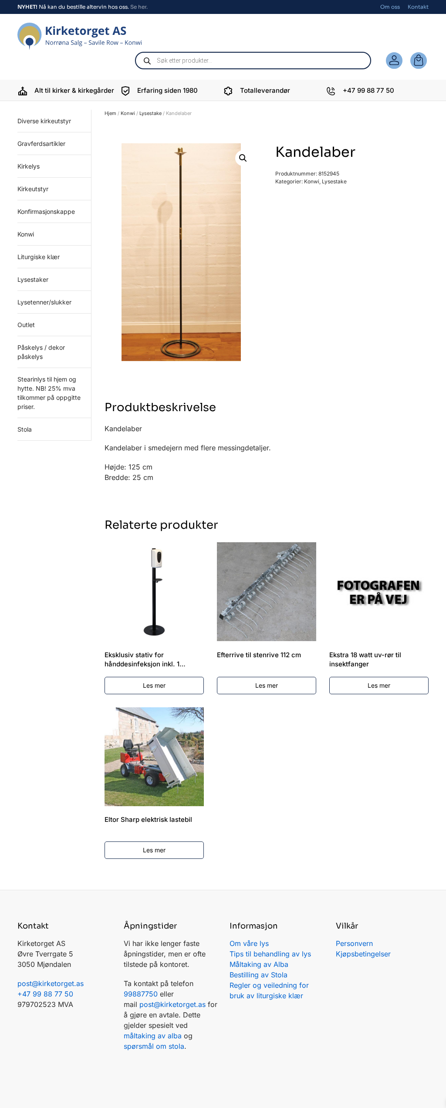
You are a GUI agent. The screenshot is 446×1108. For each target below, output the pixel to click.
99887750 (141, 994)
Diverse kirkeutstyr (44, 121)
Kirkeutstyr (32, 189)
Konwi (128, 113)
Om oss (390, 6)
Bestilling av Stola (258, 974)
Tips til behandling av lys (270, 953)
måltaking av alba (153, 1035)
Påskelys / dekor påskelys (41, 352)
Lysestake (150, 113)
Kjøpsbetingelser (363, 953)
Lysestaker (32, 279)
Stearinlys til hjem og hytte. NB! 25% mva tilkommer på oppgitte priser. (49, 392)
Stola (24, 429)
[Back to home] (79, 36)
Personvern (354, 943)
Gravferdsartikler (41, 143)
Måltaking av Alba (259, 964)
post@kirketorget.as (172, 1004)
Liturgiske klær (38, 256)
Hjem (110, 113)
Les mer (154, 685)
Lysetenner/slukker (44, 302)
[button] (243, 158)
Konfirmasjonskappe (46, 211)
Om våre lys (249, 943)
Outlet (26, 324)
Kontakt (418, 6)
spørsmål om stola (154, 1046)
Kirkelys (28, 166)
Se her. (139, 6)
